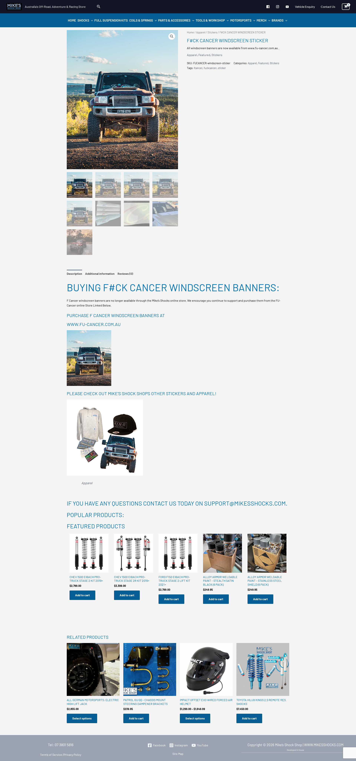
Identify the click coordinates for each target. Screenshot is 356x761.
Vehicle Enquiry (305, 6)
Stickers (212, 32)
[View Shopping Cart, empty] (346, 7)
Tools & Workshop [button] (210, 20)
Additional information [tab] (100, 273)
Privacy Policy (71, 754)
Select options (82, 718)
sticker (222, 68)
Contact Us (328, 6)
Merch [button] (261, 20)
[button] (98, 6)
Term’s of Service (51, 754)
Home (72, 20)
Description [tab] (74, 273)
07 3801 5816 (64, 744)
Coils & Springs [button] (141, 20)
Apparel (200, 32)
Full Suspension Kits (111, 20)
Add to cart (82, 595)
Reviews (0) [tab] (125, 273)
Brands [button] (278, 20)
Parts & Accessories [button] (174, 20)
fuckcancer (210, 68)
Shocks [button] (83, 20)
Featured (204, 55)
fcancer (198, 68)
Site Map (177, 753)
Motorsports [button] (240, 20)
